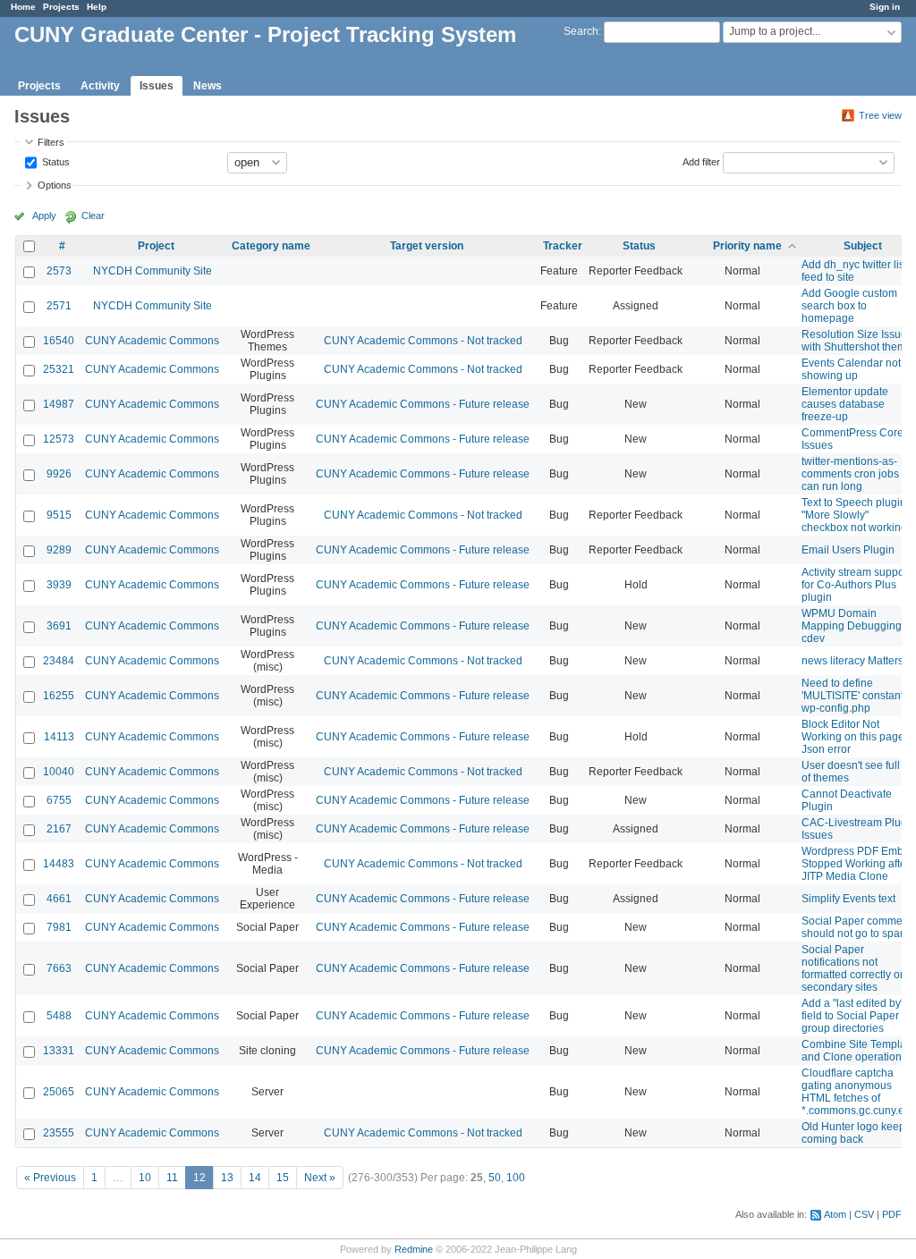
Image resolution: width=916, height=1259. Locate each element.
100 (515, 1177)
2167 (59, 829)
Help (96, 7)
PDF (892, 1214)
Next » (319, 1177)
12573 (58, 439)
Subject (863, 246)
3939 (59, 585)
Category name (271, 246)
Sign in (884, 7)
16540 (58, 340)
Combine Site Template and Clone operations (858, 1050)
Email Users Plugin (848, 550)
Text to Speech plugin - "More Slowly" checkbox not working (857, 515)
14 (255, 1177)
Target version (426, 246)
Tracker (562, 246)
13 (227, 1177)
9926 (59, 474)
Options (55, 185)
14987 (58, 404)
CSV (864, 1214)
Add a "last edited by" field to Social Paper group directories (853, 1016)
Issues (157, 86)
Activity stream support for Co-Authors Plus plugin (856, 585)
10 (145, 1177)
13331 (58, 1050)
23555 (58, 1133)
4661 (59, 898)
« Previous (50, 1177)
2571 (59, 306)
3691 (59, 626)
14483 (58, 864)
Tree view (880, 115)
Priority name (747, 246)
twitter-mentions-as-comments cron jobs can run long (850, 474)
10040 (58, 771)
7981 (59, 927)
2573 (59, 271)
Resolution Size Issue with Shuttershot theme (857, 340)
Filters (51, 142)
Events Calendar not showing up (851, 369)
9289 (59, 550)
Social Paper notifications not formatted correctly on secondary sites (854, 968)
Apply (44, 215)
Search (581, 31)
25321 (58, 369)
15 (282, 1177)
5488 (59, 1016)
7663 (59, 968)
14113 (59, 737)
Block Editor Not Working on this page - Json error (856, 737)
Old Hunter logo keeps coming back (856, 1132)
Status (54, 161)
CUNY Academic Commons (152, 340)
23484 (58, 661)
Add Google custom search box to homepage (849, 306)
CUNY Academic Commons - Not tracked (423, 340)
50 (494, 1177)
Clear (93, 215)
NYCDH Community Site (152, 271)
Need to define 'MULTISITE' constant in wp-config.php (858, 695)
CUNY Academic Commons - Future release (423, 404)
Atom (835, 1214)
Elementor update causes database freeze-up (845, 404)
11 (172, 1177)
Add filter (701, 161)
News (207, 86)
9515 (59, 515)
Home (23, 7)
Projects (61, 7)
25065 (58, 1092)
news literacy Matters (852, 661)
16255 (58, 695)
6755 (59, 800)
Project (156, 246)
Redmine (413, 1249)
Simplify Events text (848, 898)
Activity (100, 86)
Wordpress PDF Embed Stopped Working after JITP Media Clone (859, 864)
